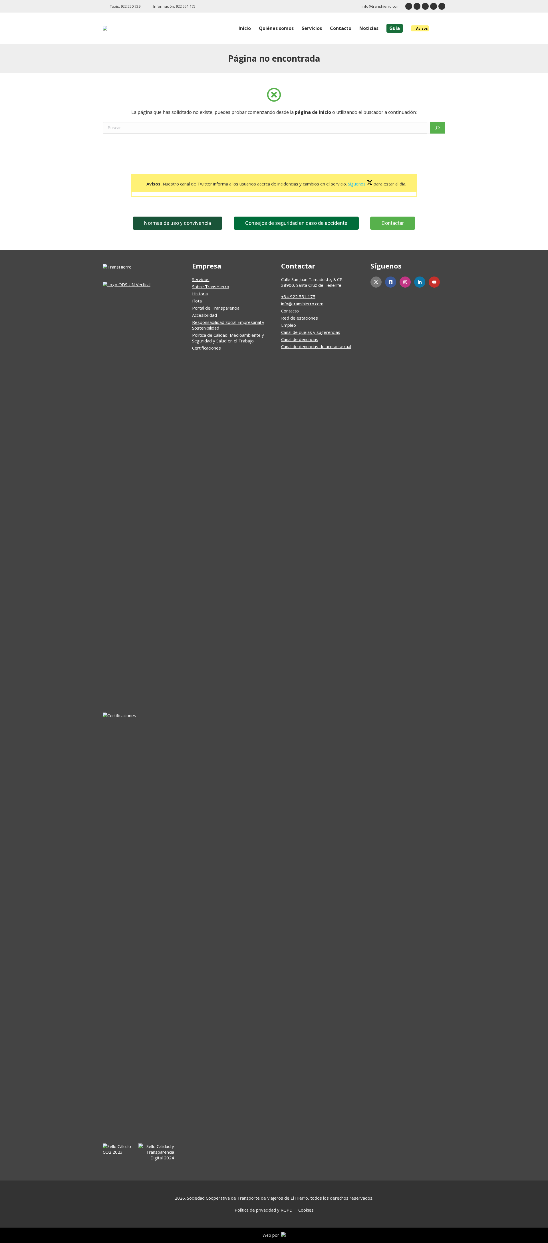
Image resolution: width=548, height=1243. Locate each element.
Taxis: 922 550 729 (125, 6)
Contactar (393, 223)
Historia (200, 293)
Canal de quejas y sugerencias (310, 332)
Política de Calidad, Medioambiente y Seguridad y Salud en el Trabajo (228, 338)
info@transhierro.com (381, 6)
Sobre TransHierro (210, 286)
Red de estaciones (299, 318)
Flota (197, 301)
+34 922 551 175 (298, 296)
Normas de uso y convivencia (177, 223)
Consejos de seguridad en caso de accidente (296, 223)
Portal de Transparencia (215, 308)
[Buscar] (437, 128)
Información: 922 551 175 (174, 6)
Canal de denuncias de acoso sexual (316, 346)
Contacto (290, 311)
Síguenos (357, 184)
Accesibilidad (204, 315)
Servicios (200, 279)
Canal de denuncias (299, 339)
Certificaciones (206, 348)
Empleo (288, 325)
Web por (272, 1235)
